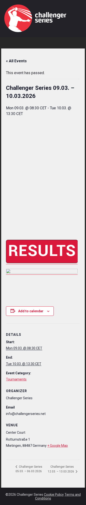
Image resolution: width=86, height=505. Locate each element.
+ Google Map (57, 445)
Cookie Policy (54, 494)
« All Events (16, 61)
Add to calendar (30, 311)
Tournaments (16, 379)
